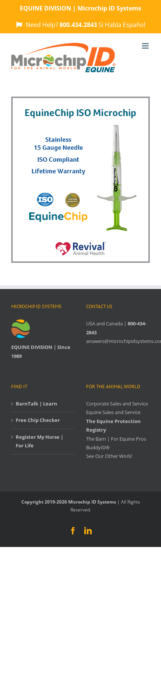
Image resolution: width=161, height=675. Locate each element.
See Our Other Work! (109, 456)
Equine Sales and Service (113, 412)
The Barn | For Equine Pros (116, 438)
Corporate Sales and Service (117, 403)
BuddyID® (98, 447)
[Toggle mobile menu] (146, 46)
